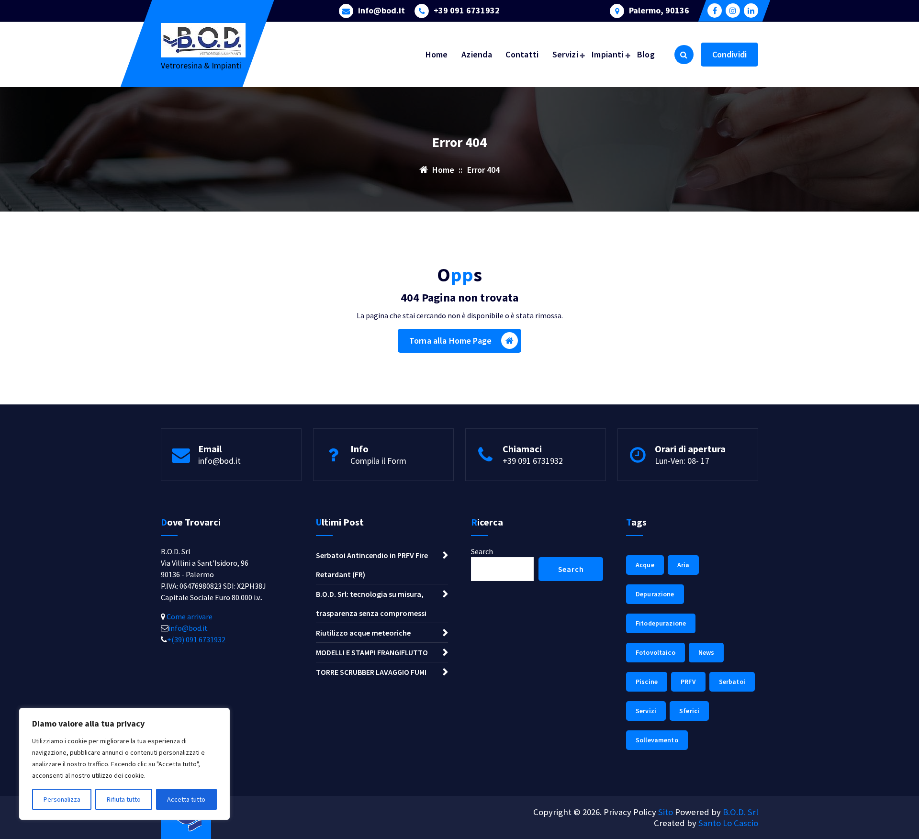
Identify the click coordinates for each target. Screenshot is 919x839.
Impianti (607, 54)
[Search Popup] (684, 54)
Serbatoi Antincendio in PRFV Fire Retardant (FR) (372, 564)
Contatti (521, 54)
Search (482, 551)
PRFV (688, 681)
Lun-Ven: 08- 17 (682, 460)
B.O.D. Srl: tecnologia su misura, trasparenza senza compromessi (371, 603)
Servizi (565, 54)
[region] (124, 764)
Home (437, 54)
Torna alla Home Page (450, 340)
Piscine (647, 681)
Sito (665, 811)
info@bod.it (381, 10)
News (706, 652)
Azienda (476, 54)
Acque (645, 564)
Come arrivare (189, 616)
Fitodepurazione (661, 623)
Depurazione (655, 594)
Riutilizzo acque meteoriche (363, 633)
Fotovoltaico (655, 652)
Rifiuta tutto (124, 799)
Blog (646, 54)
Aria (683, 564)
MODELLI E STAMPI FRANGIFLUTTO (372, 652)
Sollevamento (657, 740)
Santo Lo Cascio (728, 822)
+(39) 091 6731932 (196, 639)
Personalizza (62, 799)
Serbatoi (732, 681)
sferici (689, 710)
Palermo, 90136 (659, 10)
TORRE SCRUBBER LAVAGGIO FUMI (371, 672)
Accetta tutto (186, 799)
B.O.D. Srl (740, 811)
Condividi (729, 54)
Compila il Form (378, 460)
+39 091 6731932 (467, 10)
